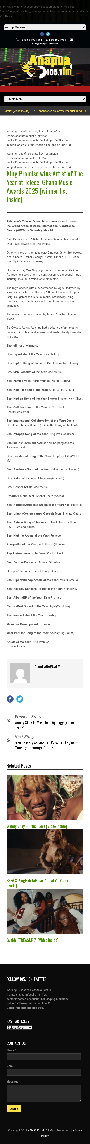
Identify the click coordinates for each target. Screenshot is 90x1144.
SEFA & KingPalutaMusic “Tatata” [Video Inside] (37, 883)
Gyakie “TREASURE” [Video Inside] (33, 940)
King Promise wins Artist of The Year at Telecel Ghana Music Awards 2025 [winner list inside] (45, 186)
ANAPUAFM (36, 1130)
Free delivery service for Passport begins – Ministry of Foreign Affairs (46, 744)
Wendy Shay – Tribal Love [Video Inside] (37, 826)
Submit (13, 1108)
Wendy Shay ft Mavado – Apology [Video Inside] (44, 724)
